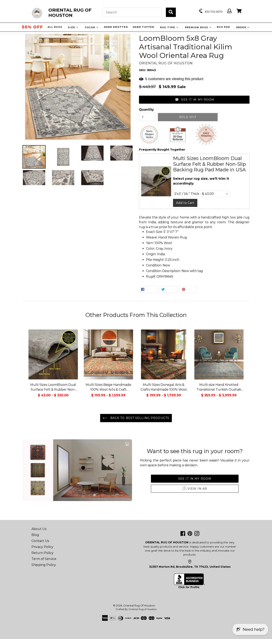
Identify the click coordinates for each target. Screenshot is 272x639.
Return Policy (42, 553)
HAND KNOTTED (115, 27)
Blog (35, 535)
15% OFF (32, 27)
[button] (194, 100)
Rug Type (167, 27)
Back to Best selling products (139, 418)
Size (72, 27)
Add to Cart (185, 203)
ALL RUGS (54, 27)
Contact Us (40, 541)
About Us (38, 529)
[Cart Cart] (239, 11)
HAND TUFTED (143, 27)
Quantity (146, 109)
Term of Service (43, 559)
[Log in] (229, 11)
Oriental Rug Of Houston (139, 605)
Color (90, 27)
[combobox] (132, 12)
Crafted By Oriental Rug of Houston (136, 609)
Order (241, 27)
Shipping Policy (43, 565)
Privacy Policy (42, 547)
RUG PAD (223, 27)
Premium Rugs (196, 27)
